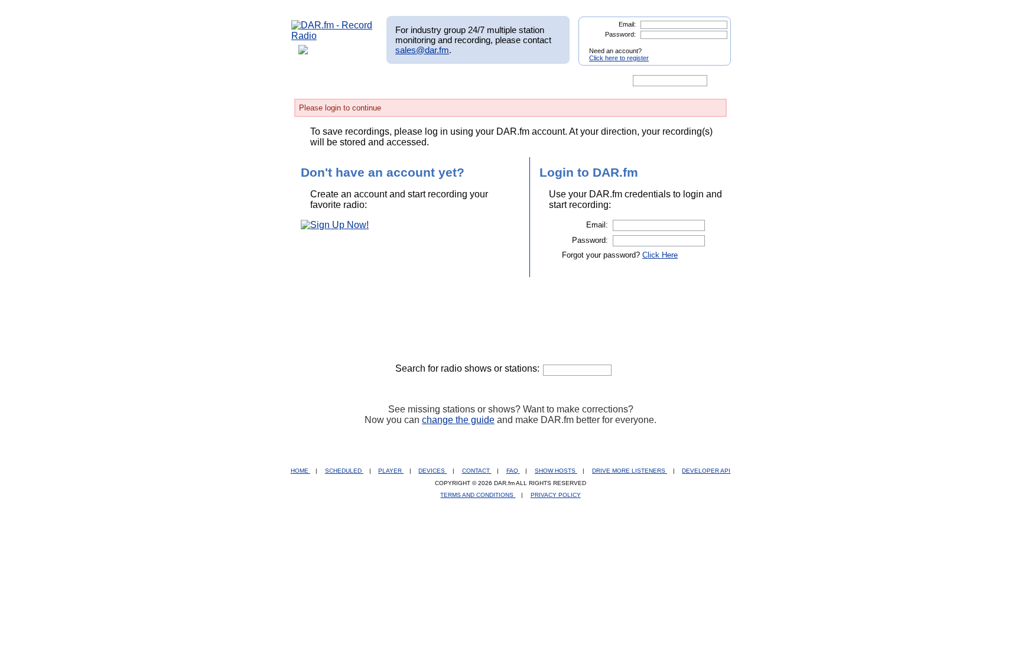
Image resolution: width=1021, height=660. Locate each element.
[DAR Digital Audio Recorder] (311, 81)
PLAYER (391, 470)
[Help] (475, 81)
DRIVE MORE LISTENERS (629, 470)
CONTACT (477, 470)
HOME (300, 470)
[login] (712, 46)
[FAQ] (520, 81)
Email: (627, 24)
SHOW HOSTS (556, 470)
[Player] (427, 81)
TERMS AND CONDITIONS (477, 495)
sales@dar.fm (422, 50)
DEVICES (432, 470)
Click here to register (619, 57)
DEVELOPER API (706, 470)
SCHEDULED (344, 470)
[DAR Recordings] (369, 81)
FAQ (513, 470)
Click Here (660, 255)
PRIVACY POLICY (556, 495)
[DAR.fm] (332, 36)
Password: (620, 34)
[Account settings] (567, 81)
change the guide (458, 420)
